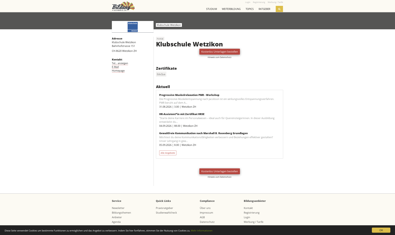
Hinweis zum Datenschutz (219, 57)
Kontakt (248, 208)
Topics (250, 9)
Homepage (118, 70)
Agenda (116, 222)
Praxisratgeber (164, 208)
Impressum (206, 212)
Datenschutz (207, 222)
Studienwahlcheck (166, 212)
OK (381, 230)
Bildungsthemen (121, 212)
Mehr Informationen (201, 230)
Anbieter (117, 217)
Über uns (205, 208)
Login (247, 217)
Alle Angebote (168, 152)
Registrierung (252, 212)
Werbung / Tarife (253, 222)
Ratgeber (264, 9)
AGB (202, 217)
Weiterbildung (231, 9)
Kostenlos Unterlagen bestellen (219, 51)
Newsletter (118, 208)
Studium (211, 9)
